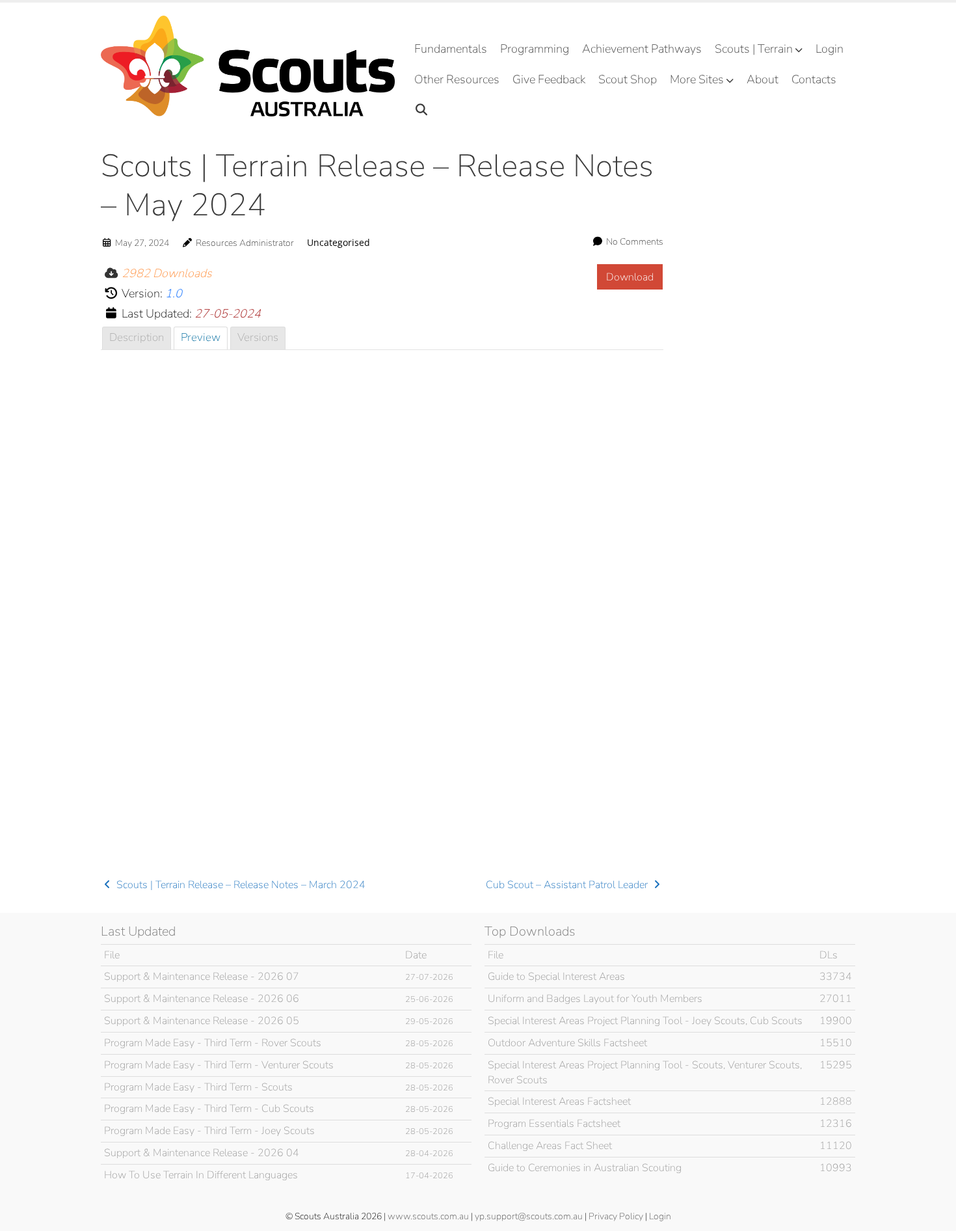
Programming (534, 49)
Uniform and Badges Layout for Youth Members (595, 999)
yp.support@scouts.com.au (529, 1216)
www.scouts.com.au (428, 1216)
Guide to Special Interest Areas (556, 976)
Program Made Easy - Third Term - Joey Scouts (209, 1131)
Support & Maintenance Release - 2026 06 (201, 999)
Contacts (813, 79)
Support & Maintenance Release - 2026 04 (201, 1153)
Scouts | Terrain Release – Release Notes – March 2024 (239, 885)
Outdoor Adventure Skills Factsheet (567, 1043)
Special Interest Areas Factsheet (559, 1101)
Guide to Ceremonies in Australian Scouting (585, 1168)
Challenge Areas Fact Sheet (550, 1146)
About (762, 79)
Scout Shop (627, 79)
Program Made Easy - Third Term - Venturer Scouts (219, 1065)
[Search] (422, 110)
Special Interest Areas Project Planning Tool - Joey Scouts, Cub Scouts (645, 1021)
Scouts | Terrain (754, 49)
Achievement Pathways (642, 49)
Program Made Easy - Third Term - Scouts (198, 1087)
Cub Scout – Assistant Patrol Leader (568, 885)
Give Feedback (548, 79)
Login (829, 49)
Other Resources (456, 79)
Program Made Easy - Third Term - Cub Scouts (209, 1109)
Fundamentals (450, 49)
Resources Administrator (245, 243)
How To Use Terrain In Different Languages (201, 1175)
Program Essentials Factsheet (554, 1123)
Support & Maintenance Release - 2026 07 (201, 976)
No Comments (634, 242)
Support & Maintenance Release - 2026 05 (201, 1021)
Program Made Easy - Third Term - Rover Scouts (212, 1043)
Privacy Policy (616, 1216)
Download (630, 277)
